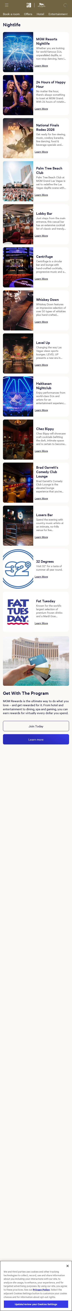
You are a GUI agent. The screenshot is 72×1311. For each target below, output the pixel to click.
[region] (36, 1286)
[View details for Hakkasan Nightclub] (18, 396)
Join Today (36, 726)
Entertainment (58, 14)
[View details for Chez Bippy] (18, 440)
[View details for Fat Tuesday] (18, 612)
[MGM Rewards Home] (28, 5)
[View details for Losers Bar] (18, 526)
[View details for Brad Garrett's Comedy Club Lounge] (18, 483)
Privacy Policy (41, 1289)
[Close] (68, 1266)
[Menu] (6, 5)
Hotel (40, 14)
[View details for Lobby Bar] (18, 224)
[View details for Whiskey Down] (18, 310)
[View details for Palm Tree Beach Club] (18, 181)
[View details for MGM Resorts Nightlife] (18, 52)
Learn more (36, 739)
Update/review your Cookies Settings (36, 1304)
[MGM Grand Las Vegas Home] (41, 5)
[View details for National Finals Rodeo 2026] (18, 138)
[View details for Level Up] (18, 353)
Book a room (11, 14)
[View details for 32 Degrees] (18, 569)
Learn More (41, 65)
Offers (28, 14)
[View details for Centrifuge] (18, 267)
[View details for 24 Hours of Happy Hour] (18, 95)
